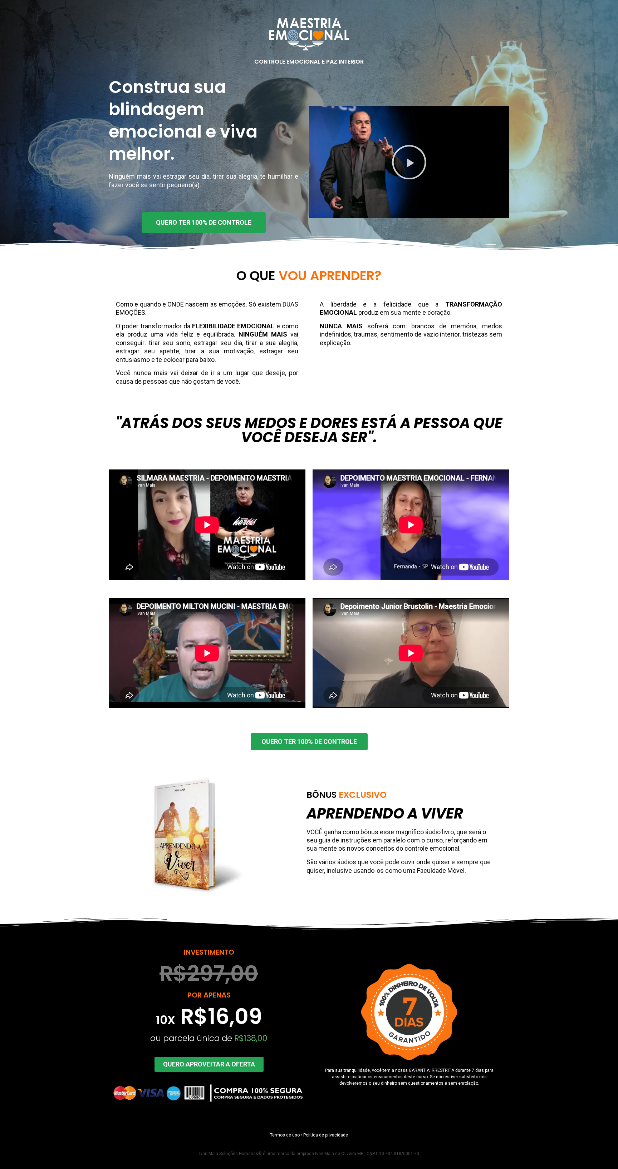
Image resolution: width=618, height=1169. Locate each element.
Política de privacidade (325, 1135)
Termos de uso (285, 1135)
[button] (409, 162)
